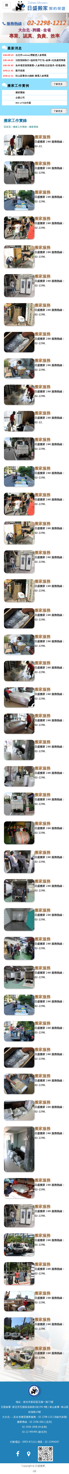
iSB (34, 1471)
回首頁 (7, 126)
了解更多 (58, 84)
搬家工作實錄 (20, 126)
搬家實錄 (33, 126)
